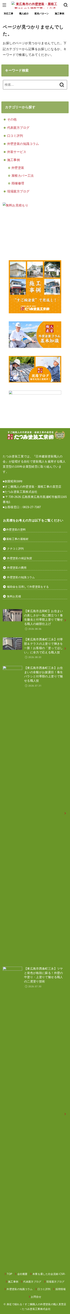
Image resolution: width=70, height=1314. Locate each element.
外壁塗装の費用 (16, 567)
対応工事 (8, 13)
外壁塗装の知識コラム (23, 143)
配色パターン (42, 13)
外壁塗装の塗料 (16, 529)
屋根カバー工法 (22, 175)
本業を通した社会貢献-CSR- (49, 1274)
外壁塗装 (17, 167)
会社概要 (22, 1274)
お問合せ (36, 1296)
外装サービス (16, 152)
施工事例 (59, 13)
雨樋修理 (17, 183)
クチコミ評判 (15, 548)
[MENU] (4, 5)
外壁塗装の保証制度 (19, 558)
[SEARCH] (65, 5)
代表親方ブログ (18, 127)
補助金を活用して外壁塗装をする (28, 586)
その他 (12, 119)
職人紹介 (24, 13)
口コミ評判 (15, 135)
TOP (9, 1274)
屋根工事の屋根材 (17, 539)
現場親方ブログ (18, 191)
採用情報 (60, 1289)
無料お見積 (14, 596)
